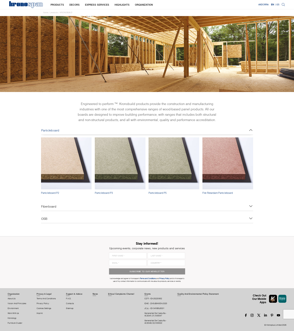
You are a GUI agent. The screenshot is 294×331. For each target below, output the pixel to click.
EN (272, 4)
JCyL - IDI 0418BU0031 (154, 308)
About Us (11, 298)
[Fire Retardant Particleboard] (227, 163)
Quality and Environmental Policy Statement (198, 293)
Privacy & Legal (44, 293)
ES (278, 4)
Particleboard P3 (104, 193)
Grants (147, 293)
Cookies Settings (44, 308)
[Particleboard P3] (120, 163)
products (57, 5)
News (95, 293)
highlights (122, 5)
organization (144, 5)
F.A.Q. (68, 298)
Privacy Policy (43, 303)
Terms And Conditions (46, 298)
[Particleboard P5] (174, 163)
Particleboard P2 (50, 193)
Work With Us (13, 313)
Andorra (263, 4)
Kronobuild (66, 12)
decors (74, 5)
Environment (13, 308)
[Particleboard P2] (66, 163)
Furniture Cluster (15, 323)
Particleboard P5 (158, 193)
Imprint (40, 313)
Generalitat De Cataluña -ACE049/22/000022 (155, 321)
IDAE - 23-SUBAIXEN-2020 (155, 303)
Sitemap (69, 308)
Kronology (12, 318)
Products (54, 12)
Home (45, 12)
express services (97, 5)
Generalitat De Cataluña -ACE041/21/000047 (155, 314)
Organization (14, 293)
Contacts (70, 303)
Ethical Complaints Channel (121, 293)
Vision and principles (17, 303)
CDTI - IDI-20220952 (153, 298)
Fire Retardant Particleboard (217, 193)
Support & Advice (74, 293)
